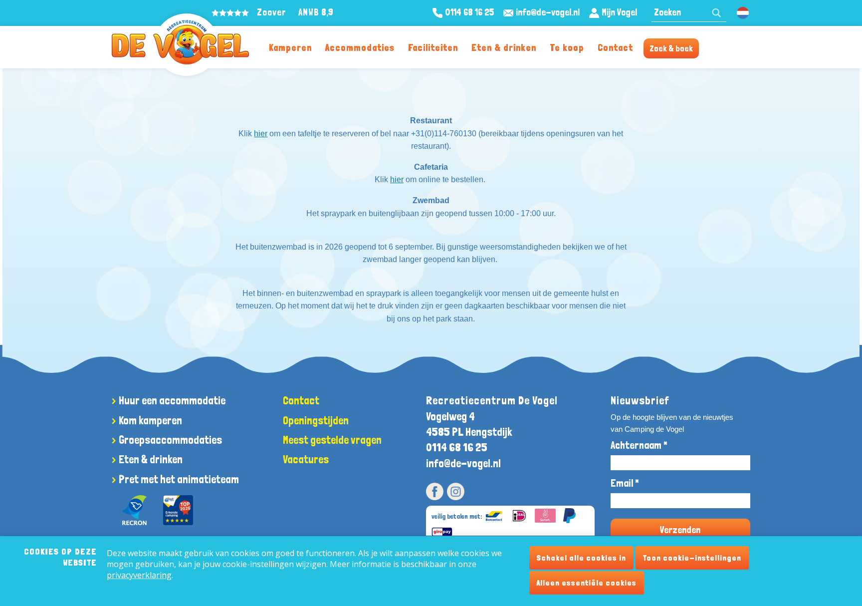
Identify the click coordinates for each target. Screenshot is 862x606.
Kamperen (290, 47)
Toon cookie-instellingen (692, 558)
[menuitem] (290, 47)
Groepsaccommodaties (170, 439)
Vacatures (306, 459)
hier (260, 133)
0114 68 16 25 (456, 447)
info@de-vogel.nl (463, 463)
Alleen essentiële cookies (587, 583)
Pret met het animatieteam (179, 479)
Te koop (567, 47)
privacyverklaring (139, 575)
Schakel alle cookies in (581, 558)
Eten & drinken (503, 47)
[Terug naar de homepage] (180, 42)
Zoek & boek (671, 48)
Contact (615, 47)
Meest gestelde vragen (332, 439)
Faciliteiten (433, 47)
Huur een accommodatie (172, 400)
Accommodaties (360, 47)
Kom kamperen (150, 420)
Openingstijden (316, 420)
